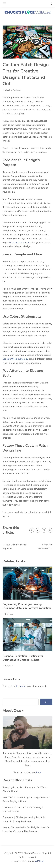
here (38, 772)
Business (16, 90)
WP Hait (39, 861)
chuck (7, 90)
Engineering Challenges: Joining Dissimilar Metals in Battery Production (27, 606)
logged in (21, 686)
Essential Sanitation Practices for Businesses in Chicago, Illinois (23, 658)
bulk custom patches (20, 242)
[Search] (46, 702)
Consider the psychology (15, 358)
